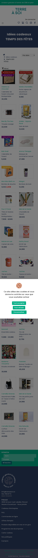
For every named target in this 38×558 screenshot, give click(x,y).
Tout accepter (19, 303)
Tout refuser (19, 308)
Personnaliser (19, 312)
